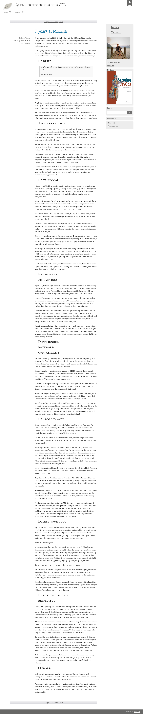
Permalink (27, 43)
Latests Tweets (111, 118)
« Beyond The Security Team (53, 22)
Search (110, 108)
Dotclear (137, 712)
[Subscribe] (129, 6)
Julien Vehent (25, 38)
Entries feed (114, 126)
